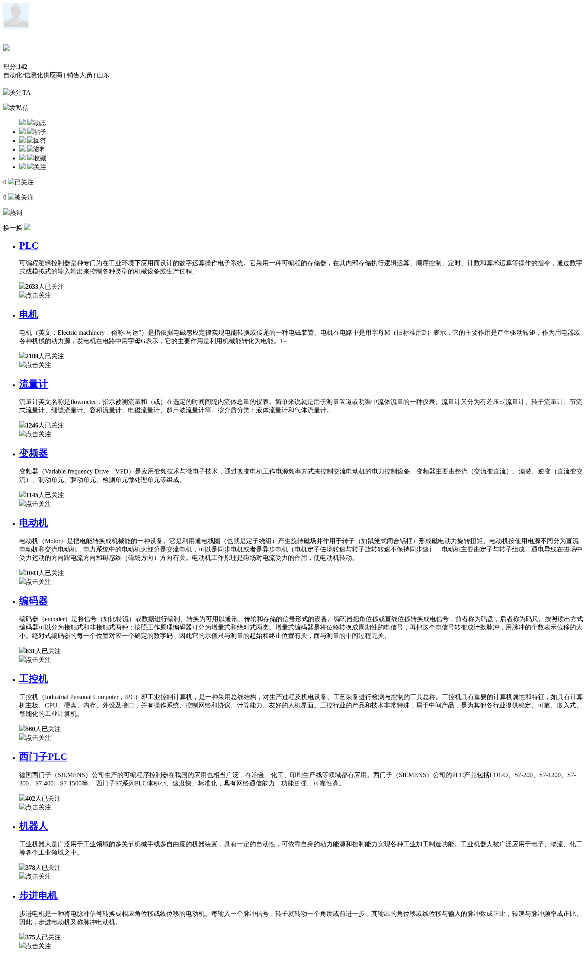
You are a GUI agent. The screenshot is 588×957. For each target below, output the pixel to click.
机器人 (33, 826)
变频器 (33, 453)
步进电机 (38, 895)
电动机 (33, 522)
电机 (28, 314)
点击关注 (38, 295)
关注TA (20, 92)
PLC (28, 245)
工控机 (33, 678)
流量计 (33, 384)
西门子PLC (43, 756)
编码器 (33, 600)
